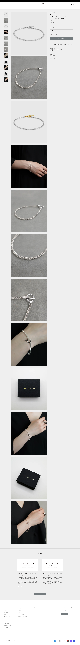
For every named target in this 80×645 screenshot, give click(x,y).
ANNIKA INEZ (6, 612)
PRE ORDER (6, 627)
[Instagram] (36, 607)
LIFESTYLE (34, 7)
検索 (18, 607)
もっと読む (20, 586)
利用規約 (19, 612)
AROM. (5, 614)
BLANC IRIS (6, 608)
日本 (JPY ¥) (5, 4)
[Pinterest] (56, 58)
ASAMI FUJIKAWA (7, 616)
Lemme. (5, 618)
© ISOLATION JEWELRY (10, 640)
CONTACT (67, 7)
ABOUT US (54, 7)
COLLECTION (14, 7)
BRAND (28, 7)
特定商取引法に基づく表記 (22, 616)
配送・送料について (21, 608)
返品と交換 (19, 610)
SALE (5, 629)
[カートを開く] (76, 4)
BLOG (61, 7)
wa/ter (5, 621)
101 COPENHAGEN (7, 623)
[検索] (73, 4)
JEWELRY (21, 7)
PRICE (48, 7)
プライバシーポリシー (21, 614)
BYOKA (5, 610)
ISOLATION (6, 607)
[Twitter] (54, 58)
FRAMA (5, 619)
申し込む (64, 613)
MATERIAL (42, 7)
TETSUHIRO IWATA (7, 625)
